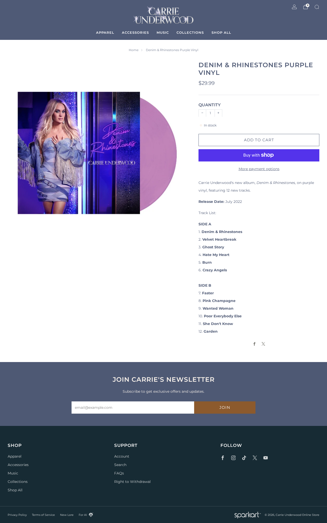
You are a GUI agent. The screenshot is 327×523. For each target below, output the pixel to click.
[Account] (294, 6)
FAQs (119, 473)
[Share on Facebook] (254, 343)
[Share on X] (263, 343)
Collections (190, 32)
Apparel (105, 32)
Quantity (209, 104)
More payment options (259, 168)
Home (133, 50)
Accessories (135, 32)
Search (120, 464)
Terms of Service (43, 515)
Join (224, 407)
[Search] (316, 6)
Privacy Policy (17, 515)
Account (121, 456)
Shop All (221, 32)
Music (163, 32)
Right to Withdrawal (132, 481)
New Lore (67, 515)
